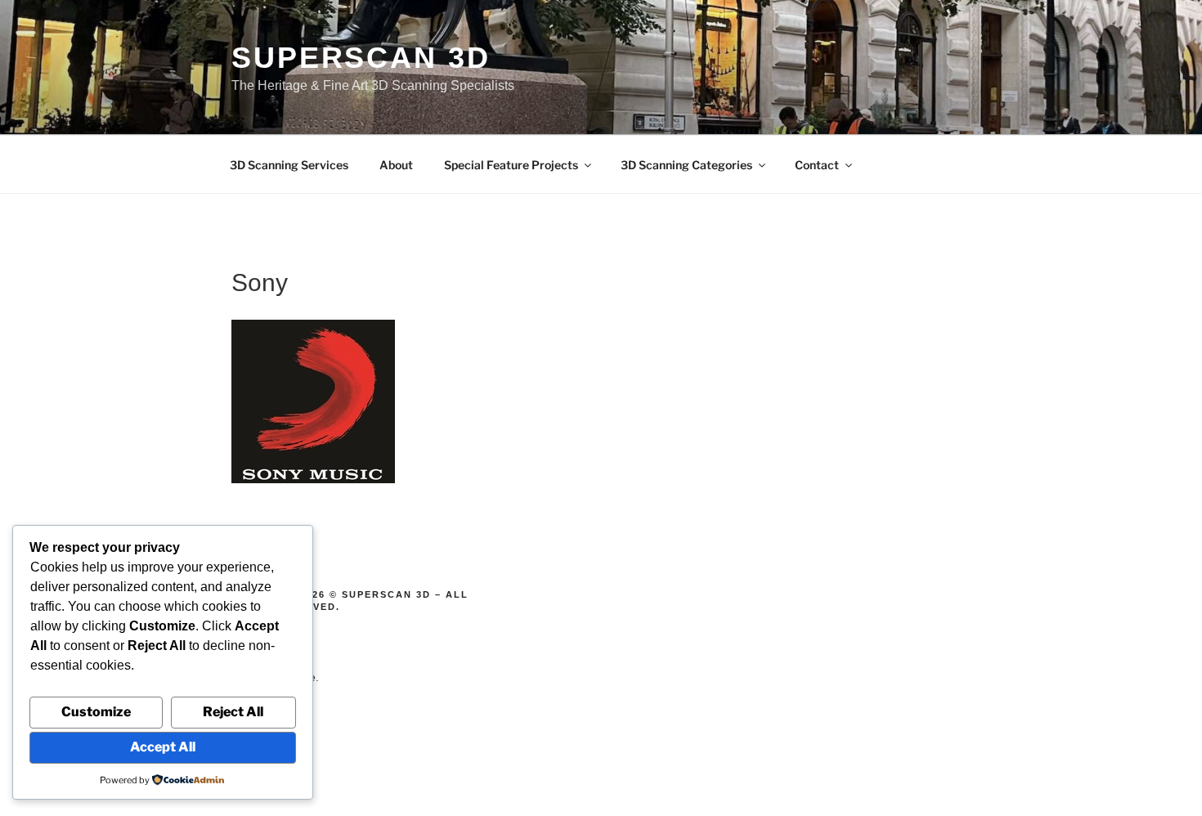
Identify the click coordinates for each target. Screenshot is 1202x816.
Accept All (162, 747)
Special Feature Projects (511, 165)
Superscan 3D (361, 57)
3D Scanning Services (289, 165)
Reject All (233, 712)
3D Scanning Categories (686, 165)
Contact (817, 165)
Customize (96, 712)
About (396, 165)
